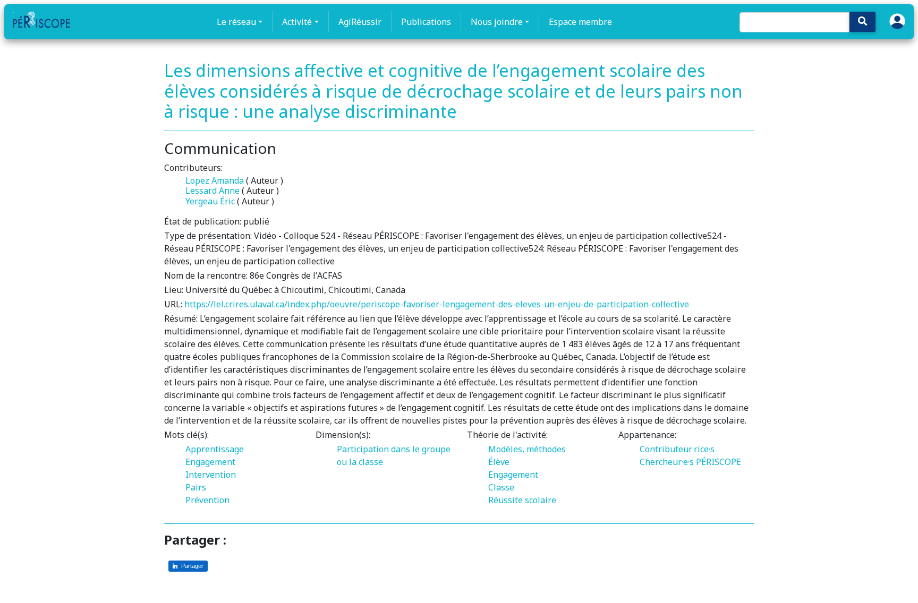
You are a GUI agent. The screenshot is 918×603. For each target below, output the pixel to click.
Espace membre (580, 22)
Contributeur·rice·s (677, 449)
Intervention (210, 474)
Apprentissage (214, 449)
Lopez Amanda (214, 180)
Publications (426, 22)
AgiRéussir (359, 22)
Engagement (210, 462)
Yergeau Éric (210, 201)
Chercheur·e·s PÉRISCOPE (690, 462)
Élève (498, 462)
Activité (297, 22)
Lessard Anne (212, 190)
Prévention (207, 500)
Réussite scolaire (522, 500)
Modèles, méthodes (527, 449)
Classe (501, 487)
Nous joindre (497, 22)
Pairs (195, 487)
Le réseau (236, 22)
